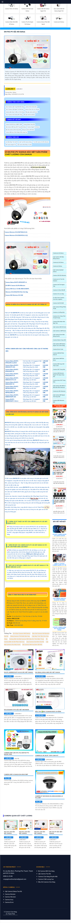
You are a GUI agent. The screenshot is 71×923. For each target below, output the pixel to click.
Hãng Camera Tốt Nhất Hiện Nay (20, 636)
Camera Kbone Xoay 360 (29, 124)
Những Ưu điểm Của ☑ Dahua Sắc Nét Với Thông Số (26, 304)
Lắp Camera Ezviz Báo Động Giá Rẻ (59, 335)
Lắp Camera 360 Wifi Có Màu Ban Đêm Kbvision (59, 386)
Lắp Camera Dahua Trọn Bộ (13, 891)
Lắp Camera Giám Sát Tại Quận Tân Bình (59, 599)
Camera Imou (9, 899)
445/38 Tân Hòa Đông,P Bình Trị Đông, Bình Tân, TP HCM (27, 620)
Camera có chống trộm (59, 312)
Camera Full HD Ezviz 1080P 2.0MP (14, 124)
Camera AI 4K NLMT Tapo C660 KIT (46, 755)
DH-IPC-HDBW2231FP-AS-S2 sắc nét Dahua (18, 672)
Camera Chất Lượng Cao (46, 879)
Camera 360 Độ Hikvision (59, 275)
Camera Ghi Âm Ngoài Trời (58, 285)
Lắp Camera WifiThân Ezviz (58, 359)
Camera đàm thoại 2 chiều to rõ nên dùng (15, 112)
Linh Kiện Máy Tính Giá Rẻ (12, 142)
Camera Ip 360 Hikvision (59, 391)
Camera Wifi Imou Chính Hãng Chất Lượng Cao (16, 132)
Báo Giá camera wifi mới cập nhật (13, 129)
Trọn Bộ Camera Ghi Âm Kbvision (41, 142)
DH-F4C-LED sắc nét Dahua (24, 832)
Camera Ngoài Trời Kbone (33, 127)
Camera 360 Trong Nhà (59, 369)
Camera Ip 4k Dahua (58, 253)
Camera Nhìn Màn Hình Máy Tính (59, 322)
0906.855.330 (13, 623)
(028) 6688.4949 (15, 625)
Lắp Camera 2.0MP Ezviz (59, 330)
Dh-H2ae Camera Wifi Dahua (21, 633)
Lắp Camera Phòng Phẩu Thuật (59, 307)
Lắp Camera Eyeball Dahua (58, 270)
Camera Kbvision (10, 894)
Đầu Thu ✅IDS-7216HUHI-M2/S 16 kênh (48, 711)
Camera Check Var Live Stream (32, 109)
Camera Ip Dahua (57, 266)
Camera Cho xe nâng (58, 294)
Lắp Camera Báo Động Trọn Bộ (24, 144)
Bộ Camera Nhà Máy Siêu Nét (59, 473)
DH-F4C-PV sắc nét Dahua (14, 32)
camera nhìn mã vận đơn (31, 106)
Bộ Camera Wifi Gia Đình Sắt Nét (32, 644)
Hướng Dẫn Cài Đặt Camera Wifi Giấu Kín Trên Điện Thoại (26, 639)
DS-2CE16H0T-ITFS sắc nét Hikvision (16, 709)
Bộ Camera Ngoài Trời (11, 144)
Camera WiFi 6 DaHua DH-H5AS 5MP (16, 783)
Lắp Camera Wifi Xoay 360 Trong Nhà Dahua (16, 127)
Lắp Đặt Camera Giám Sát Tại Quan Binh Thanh (59, 629)
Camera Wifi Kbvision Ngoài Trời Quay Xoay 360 (58, 375)
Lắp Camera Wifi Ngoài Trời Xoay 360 (59, 395)
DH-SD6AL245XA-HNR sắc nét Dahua (47, 672)
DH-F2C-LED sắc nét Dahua (39, 832)
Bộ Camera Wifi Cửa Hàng (46, 871)
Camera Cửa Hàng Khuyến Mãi (47, 876)
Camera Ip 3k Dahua (58, 262)
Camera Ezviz (9, 902)
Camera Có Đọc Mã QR (59, 290)
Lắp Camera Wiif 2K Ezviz (59, 327)
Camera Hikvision (10, 897)
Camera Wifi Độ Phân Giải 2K (58, 353)
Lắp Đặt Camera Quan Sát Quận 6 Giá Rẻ (59, 535)
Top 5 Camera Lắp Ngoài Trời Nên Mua (14, 109)
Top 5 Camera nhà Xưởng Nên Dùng (14, 114)
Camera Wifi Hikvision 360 (58, 401)
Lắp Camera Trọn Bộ (44, 874)
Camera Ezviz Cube (58, 349)
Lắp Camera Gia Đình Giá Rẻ (35, 642)
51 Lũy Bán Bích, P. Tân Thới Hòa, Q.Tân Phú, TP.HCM (25, 616)
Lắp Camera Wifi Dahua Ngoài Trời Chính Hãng (59, 344)
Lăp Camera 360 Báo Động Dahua (58, 257)
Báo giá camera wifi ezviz (31, 112)
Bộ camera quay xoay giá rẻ (59, 447)
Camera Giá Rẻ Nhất (58, 303)
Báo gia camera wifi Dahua (28, 129)
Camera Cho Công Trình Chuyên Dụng (59, 316)
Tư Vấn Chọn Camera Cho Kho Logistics (58, 298)
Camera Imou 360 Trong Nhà (59, 381)
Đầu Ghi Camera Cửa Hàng (46, 882)
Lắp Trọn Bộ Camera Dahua (25, 142)
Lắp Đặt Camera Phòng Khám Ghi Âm (59, 502)
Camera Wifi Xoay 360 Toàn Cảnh (58, 364)
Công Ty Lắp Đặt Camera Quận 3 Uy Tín (59, 564)
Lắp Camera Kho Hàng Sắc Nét (59, 421)
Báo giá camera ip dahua (29, 114)
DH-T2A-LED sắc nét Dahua (9, 832)
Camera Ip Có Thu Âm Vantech (58, 280)
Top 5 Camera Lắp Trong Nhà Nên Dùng (15, 106)
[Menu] (2, 1)
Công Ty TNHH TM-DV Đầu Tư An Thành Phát (22, 594)
